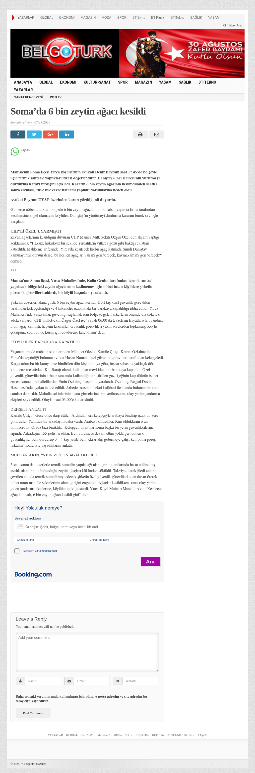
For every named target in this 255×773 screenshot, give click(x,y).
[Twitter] (35, 134)
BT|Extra (138, 17)
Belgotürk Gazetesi (33, 764)
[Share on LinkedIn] (67, 134)
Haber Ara (234, 25)
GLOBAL (46, 17)
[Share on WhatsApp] (14, 154)
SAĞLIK (196, 17)
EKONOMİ (67, 17)
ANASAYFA (23, 82)
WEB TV (56, 97)
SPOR (122, 17)
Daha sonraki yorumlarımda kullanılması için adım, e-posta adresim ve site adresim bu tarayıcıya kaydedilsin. (81, 698)
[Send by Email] (156, 134)
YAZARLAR (25, 17)
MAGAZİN (88, 17)
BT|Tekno (177, 17)
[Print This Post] (139, 134)
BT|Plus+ (158, 17)
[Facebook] (18, 134)
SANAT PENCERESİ (28, 97)
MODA (106, 17)
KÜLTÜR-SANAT (97, 82)
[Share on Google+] (51, 134)
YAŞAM (214, 17)
